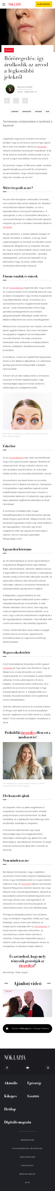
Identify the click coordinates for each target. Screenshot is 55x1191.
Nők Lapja (14, 4)
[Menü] (3, 4)
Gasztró (33, 1095)
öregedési (8, 668)
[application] (27, 1003)
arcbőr (38, 112)
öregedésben (40, 926)
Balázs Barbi (25, 87)
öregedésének (16, 287)
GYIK (27, 1182)
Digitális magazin (17, 1122)
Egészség (34, 1082)
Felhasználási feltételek (27, 1148)
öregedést (26, 965)
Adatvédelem (27, 1157)
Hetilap (10, 1108)
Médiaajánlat (27, 1174)
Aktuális (9, 50)
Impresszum (27, 1140)
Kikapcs (10, 1095)
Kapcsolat (27, 1165)
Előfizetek (44, 4)
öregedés (26, 112)
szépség (14, 112)
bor (47, 112)
